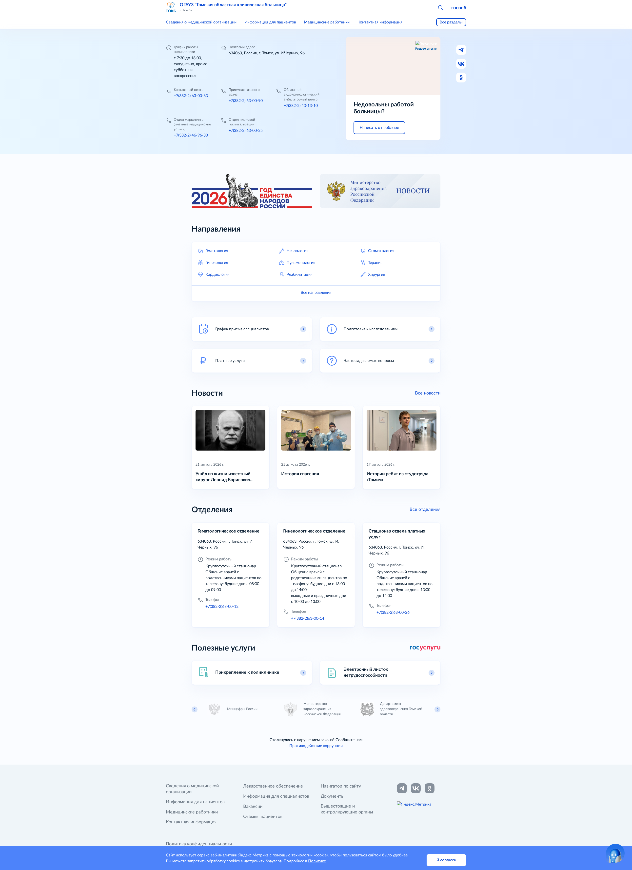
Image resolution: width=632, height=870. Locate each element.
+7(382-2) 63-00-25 (246, 131)
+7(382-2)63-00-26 (393, 612)
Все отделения (425, 509)
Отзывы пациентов (262, 816)
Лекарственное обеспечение (273, 786)
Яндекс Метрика (253, 855)
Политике (317, 861)
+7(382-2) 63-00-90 (246, 101)
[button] (440, 7)
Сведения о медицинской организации (201, 22)
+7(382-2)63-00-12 (221, 607)
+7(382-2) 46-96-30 (191, 135)
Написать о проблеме (379, 128)
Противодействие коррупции (316, 746)
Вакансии (252, 806)
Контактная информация (379, 22)
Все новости (427, 393)
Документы (332, 796)
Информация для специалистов (276, 796)
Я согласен (446, 860)
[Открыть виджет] (615, 853)
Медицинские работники (327, 22)
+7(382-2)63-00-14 (307, 618)
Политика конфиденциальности (199, 844)
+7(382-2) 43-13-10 (301, 106)
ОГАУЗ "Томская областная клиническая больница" (233, 5)
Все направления (316, 293)
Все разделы (451, 22)
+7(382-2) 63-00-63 (191, 96)
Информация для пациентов (270, 22)
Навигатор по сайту (341, 786)
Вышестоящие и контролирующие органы (347, 809)
